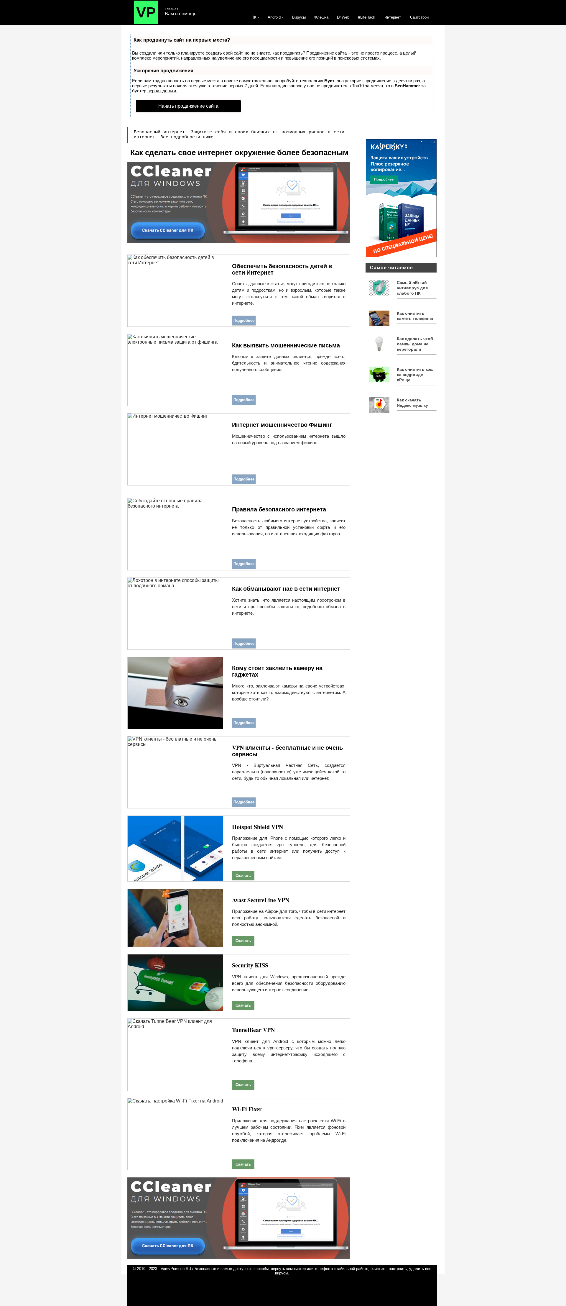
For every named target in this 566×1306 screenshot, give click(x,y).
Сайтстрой (419, 17)
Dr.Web (343, 17)
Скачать (243, 875)
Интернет (392, 17)
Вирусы (299, 17)
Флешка (321, 17)
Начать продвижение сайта (188, 106)
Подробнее (243, 320)
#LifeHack (366, 17)
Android (274, 17)
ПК (253, 17)
